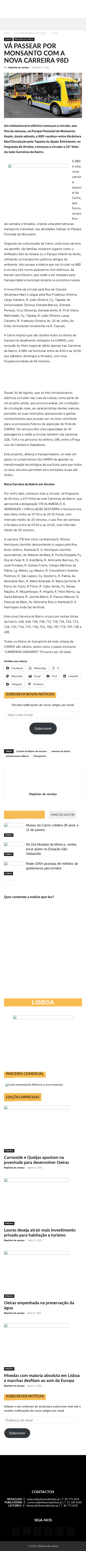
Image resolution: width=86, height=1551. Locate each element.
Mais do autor (62, 814)
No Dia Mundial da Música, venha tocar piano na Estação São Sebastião (51, 849)
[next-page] (12, 883)
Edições (9, 1150)
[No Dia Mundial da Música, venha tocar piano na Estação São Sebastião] (14, 849)
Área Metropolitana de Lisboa (30, 33)
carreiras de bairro (60, 751)
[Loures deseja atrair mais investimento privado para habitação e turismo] (43, 1201)
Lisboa (54, 33)
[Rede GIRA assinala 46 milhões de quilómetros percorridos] (14, 868)
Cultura (8, 835)
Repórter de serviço (18, 67)
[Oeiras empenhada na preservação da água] (43, 1274)
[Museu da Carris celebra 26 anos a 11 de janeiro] (14, 830)
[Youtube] (70, 1531)
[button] (6, 23)
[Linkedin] (38, 1531)
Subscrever (43, 728)
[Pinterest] (48, 1531)
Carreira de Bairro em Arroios (31, 751)
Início (7, 33)
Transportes (39, 756)
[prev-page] (6, 883)
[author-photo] (43, 788)
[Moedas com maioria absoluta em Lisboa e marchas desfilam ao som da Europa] (43, 1347)
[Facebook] (16, 1531)
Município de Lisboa (24, 39)
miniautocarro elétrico (17, 756)
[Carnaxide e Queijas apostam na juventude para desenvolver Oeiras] (43, 1128)
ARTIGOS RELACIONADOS (24, 814)
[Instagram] (27, 1531)
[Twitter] (59, 1531)
